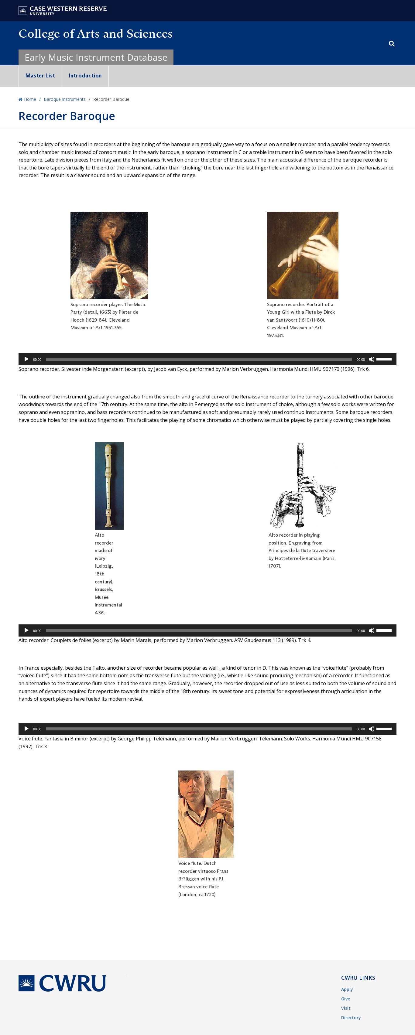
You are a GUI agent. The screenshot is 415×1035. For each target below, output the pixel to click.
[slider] (384, 358)
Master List (40, 75)
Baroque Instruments (65, 99)
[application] (207, 359)
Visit (346, 1008)
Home (30, 99)
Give (345, 999)
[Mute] (372, 359)
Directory (351, 1017)
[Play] (26, 359)
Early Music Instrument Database (96, 57)
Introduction (85, 75)
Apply (347, 989)
